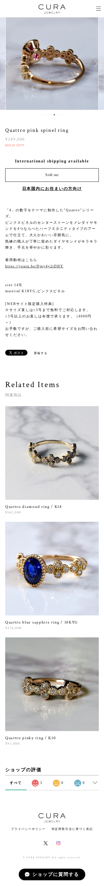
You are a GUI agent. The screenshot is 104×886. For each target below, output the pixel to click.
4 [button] (54, 114)
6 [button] (61, 114)
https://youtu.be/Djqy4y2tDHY (34, 266)
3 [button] (50, 114)
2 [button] (46, 114)
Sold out (52, 175)
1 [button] (43, 114)
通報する (41, 353)
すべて (16, 783)
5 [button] (58, 114)
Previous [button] (9, 63)
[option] (52, 63)
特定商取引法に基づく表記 (72, 828)
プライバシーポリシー (28, 828)
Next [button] (95, 63)
